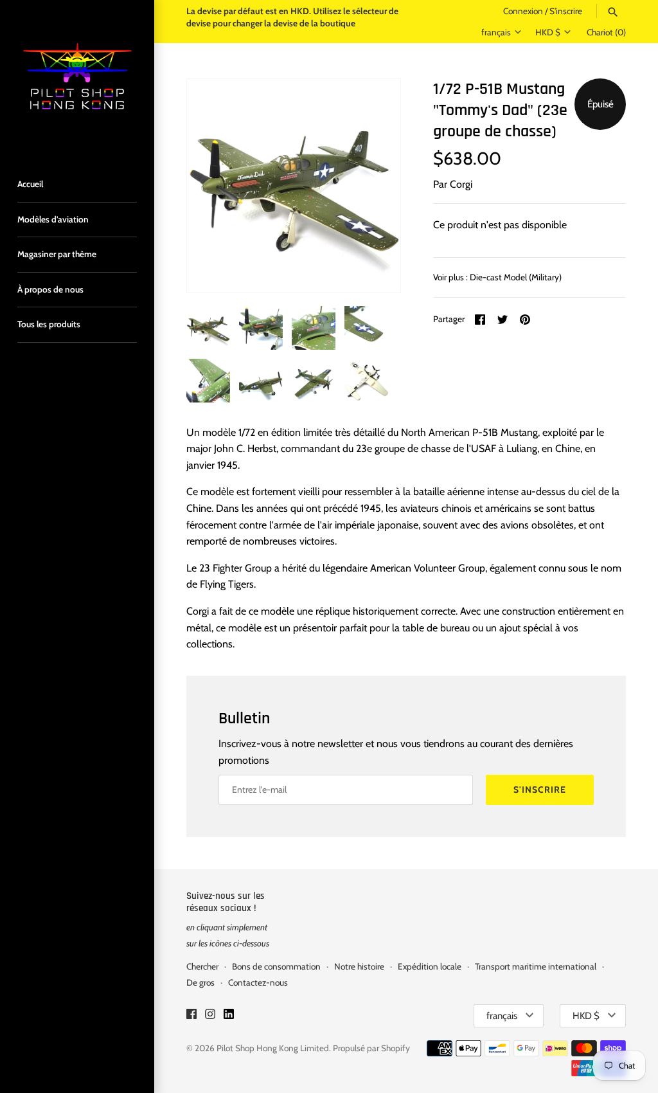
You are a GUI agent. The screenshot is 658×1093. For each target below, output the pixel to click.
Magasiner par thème (56, 254)
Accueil (30, 184)
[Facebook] (191, 1016)
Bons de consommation (276, 966)
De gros (200, 982)
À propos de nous (50, 289)
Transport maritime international (535, 966)
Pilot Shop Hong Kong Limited (273, 1048)
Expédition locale (429, 966)
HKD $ (547, 32)
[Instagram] (210, 1016)
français (496, 32)
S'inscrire (565, 11)
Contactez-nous (258, 982)
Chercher (202, 966)
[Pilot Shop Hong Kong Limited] (77, 77)
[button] (373, 186)
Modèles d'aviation (53, 219)
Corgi (461, 184)
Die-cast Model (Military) (516, 277)
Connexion (523, 11)
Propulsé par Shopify (371, 1048)
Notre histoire (359, 966)
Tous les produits (48, 324)
